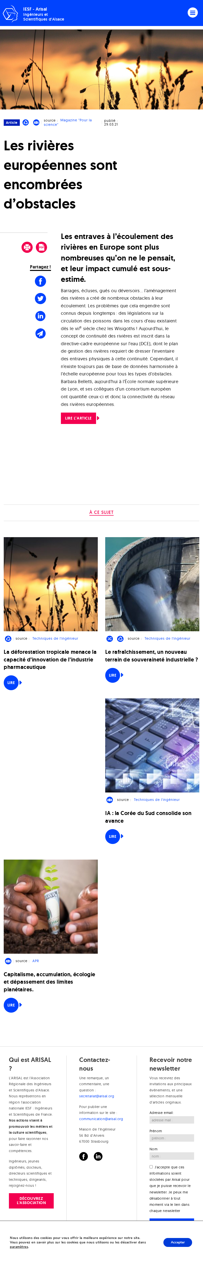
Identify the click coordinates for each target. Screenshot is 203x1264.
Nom (154, 1149)
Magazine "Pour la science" (68, 122)
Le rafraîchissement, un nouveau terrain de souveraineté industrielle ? (151, 655)
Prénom (156, 1131)
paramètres (19, 1247)
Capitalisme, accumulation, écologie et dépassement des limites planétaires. (49, 982)
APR (35, 961)
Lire (11, 682)
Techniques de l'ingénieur (55, 638)
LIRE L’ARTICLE (78, 418)
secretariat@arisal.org (96, 1096)
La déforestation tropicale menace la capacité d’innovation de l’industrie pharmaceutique (50, 659)
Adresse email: (162, 1112)
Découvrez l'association (31, 1200)
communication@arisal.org (101, 1119)
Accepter (178, 1242)
